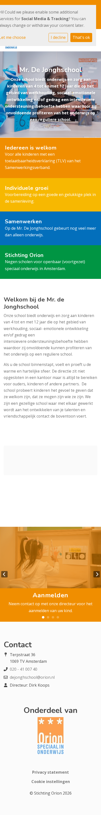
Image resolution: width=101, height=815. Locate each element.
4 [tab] (58, 617)
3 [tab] (53, 617)
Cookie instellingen (50, 781)
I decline (58, 37)
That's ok (81, 37)
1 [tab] (43, 617)
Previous (4, 574)
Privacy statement (50, 772)
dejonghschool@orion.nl (32, 677)
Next (96, 574)
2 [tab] (48, 617)
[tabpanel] (50, 574)
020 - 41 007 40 (23, 669)
